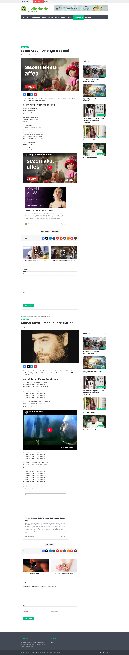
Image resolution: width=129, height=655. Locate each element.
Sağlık (44, 17)
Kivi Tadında (38, 652)
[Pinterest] (35, 94)
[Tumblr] (53, 238)
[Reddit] (61, 238)
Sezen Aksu (55, 231)
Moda (28, 17)
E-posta (25, 299)
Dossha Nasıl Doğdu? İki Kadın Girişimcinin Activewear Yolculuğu (93, 120)
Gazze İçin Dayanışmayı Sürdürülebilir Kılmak (91, 80)
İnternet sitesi (54, 299)
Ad (24, 292)
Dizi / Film (50, 17)
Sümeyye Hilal (25, 54)
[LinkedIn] (31, 94)
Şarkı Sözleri (45, 231)
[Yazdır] (75, 238)
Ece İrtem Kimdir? (89, 140)
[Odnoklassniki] (68, 238)
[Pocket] (71, 238)
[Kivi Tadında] (34, 9)
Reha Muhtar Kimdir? (90, 158)
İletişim (52, 642)
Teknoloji (88, 17)
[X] (28, 94)
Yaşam (57, 17)
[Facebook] (24, 94)
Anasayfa (24, 44)
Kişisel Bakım (36, 17)
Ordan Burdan (78, 17)
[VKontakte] (64, 238)
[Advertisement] (64, 30)
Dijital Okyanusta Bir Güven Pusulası (92, 100)
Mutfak (63, 17)
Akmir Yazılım (45, 652)
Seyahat (69, 17)
